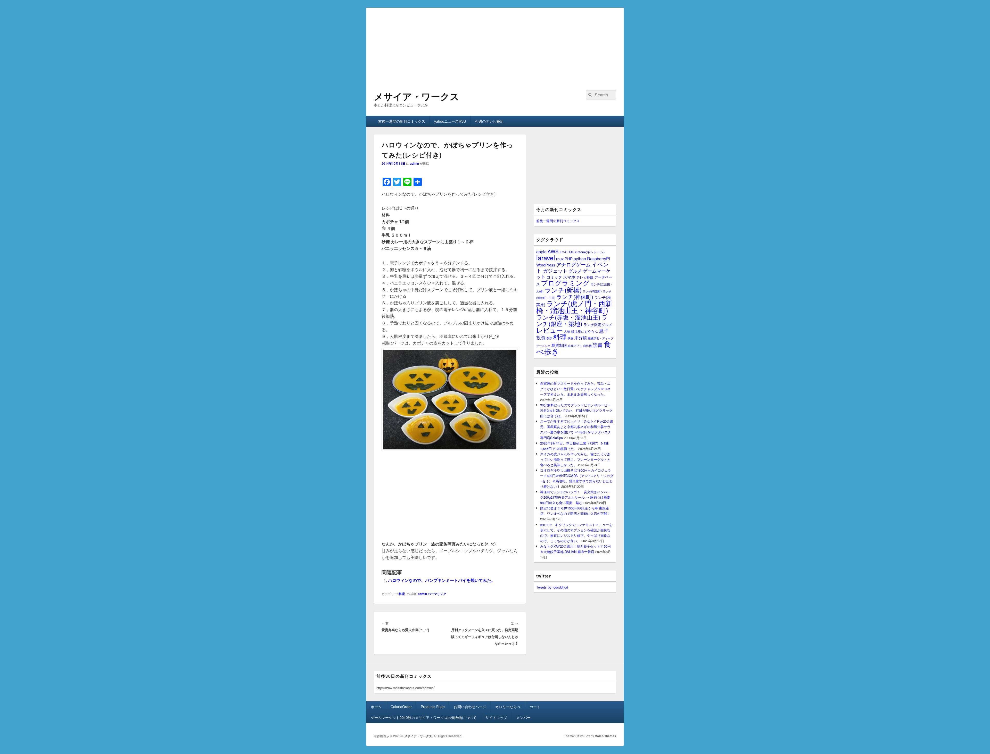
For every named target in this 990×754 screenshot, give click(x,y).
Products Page (433, 706)
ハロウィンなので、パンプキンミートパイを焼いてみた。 (441, 580)
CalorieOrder (401, 706)
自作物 (587, 346)
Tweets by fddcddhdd (552, 587)
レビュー (549, 329)
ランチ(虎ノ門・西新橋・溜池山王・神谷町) (574, 306)
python (580, 258)
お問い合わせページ (470, 706)
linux (560, 258)
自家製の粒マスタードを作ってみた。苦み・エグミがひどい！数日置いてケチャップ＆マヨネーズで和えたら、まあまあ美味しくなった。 (575, 389)
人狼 (567, 331)
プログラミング (565, 282)
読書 (598, 344)
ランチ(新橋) (563, 289)
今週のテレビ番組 (489, 121)
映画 (570, 338)
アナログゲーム (573, 264)
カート (535, 706)
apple (541, 251)
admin (414, 163)
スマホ (569, 277)
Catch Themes (605, 736)
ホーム (376, 706)
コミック (554, 277)
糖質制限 (559, 345)
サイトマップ (496, 717)
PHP (569, 258)
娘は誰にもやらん (584, 331)
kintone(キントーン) (590, 251)
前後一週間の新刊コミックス (401, 121)
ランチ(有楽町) (592, 291)
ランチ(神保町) (574, 296)
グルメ (575, 270)
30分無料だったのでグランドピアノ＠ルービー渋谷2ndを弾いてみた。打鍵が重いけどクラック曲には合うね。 (576, 410)
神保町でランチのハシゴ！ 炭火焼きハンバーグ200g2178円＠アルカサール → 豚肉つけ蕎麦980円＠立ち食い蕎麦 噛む (575, 497)
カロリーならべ (508, 706)
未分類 (580, 337)
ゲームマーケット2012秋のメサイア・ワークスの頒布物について (423, 717)
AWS (553, 251)
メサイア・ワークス (416, 96)
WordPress (545, 264)
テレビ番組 (584, 277)
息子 (604, 330)
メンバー (523, 717)
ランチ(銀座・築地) (572, 320)
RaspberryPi (598, 258)
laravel (545, 257)
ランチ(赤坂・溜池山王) (568, 317)
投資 (541, 337)
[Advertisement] (495, 44)
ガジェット (555, 270)
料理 (402, 593)
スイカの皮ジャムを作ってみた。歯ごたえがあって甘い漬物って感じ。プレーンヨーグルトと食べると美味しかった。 (575, 459)
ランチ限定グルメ (597, 324)
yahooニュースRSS (450, 121)
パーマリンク (437, 593)
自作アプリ (575, 346)
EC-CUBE (567, 252)
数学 (549, 338)
